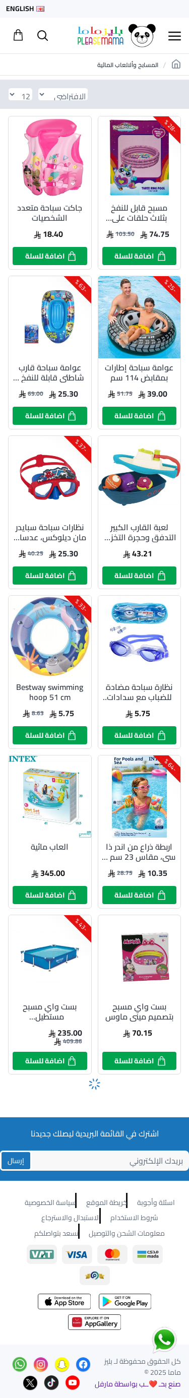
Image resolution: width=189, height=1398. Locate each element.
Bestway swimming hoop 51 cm (49, 692)
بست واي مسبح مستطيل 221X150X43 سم (50, 1011)
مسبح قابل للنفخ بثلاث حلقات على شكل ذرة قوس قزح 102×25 (139, 213)
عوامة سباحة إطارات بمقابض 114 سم (139, 372)
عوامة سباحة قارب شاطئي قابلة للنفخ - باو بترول (50, 372)
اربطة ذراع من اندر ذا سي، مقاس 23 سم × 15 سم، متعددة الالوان (139, 852)
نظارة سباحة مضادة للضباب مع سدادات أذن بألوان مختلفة (139, 692)
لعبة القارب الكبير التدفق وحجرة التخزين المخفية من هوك (139, 532)
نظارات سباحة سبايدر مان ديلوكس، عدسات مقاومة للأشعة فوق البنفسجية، (49, 532)
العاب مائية (50, 848)
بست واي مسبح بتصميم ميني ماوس (139, 1011)
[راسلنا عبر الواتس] (146, 1339)
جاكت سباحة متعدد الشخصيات (49, 213)
